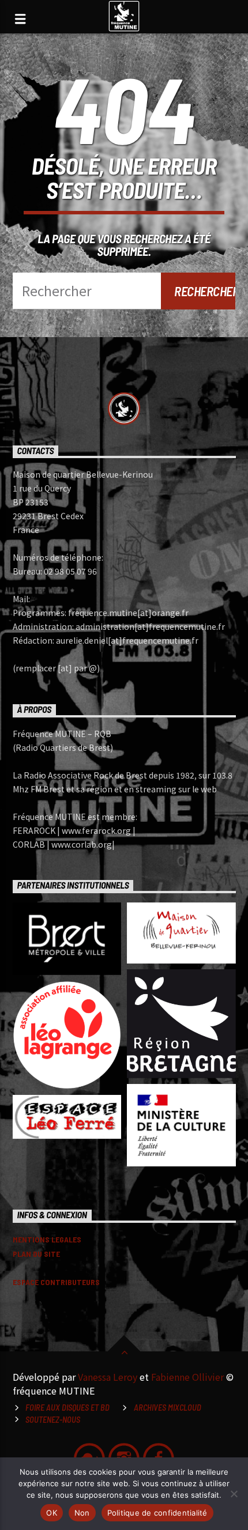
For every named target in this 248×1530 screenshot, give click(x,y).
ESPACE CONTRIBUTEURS (56, 1282)
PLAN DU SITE (36, 1254)
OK (51, 1512)
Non (82, 1512)
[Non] (233, 1493)
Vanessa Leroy (107, 1377)
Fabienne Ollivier (187, 1377)
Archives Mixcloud (167, 1407)
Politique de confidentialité (157, 1512)
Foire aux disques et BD (67, 1407)
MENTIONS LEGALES (47, 1239)
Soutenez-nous (52, 1420)
